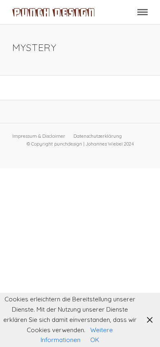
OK (94, 340)
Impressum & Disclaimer (38, 136)
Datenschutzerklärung (97, 136)
